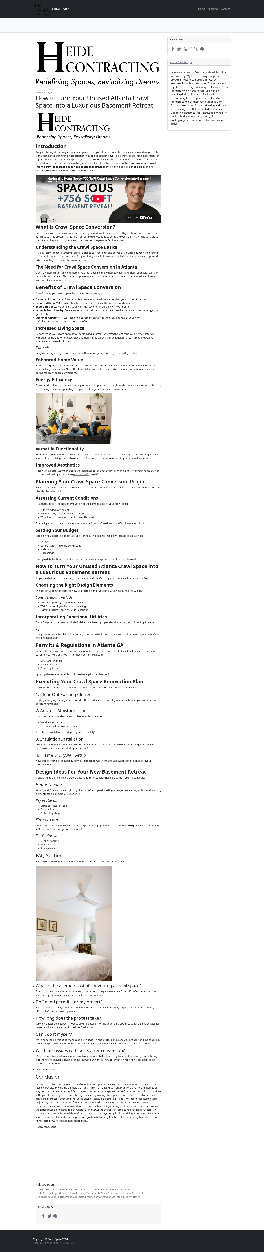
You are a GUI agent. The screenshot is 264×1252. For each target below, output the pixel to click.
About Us (213, 9)
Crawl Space (60, 9)
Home (201, 9)
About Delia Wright (181, 62)
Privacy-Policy (53, 1242)
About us (68, 1242)
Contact (225, 9)
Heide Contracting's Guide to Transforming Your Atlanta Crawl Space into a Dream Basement (89, 1193)
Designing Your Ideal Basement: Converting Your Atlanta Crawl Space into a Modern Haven (88, 1197)
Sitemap (37, 1242)
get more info (81, 474)
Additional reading (104, 454)
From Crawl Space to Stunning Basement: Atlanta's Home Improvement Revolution (83, 1189)
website (125, 559)
